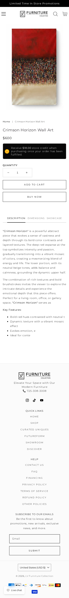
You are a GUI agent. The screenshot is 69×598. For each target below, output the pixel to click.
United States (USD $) (32, 567)
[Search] (55, 14)
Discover (34, 449)
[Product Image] (34, 67)
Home (6, 121)
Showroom (34, 442)
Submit (34, 550)
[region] (34, 3)
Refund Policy (34, 497)
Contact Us (34, 465)
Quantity (10, 165)
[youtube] (41, 400)
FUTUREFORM (34, 436)
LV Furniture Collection (39, 576)
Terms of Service (34, 491)
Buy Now (34, 196)
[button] (3, 14)
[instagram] (27, 400)
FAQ (34, 471)
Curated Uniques (34, 429)
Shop (35, 423)
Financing (34, 478)
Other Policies (34, 504)
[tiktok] (34, 400)
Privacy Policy (34, 484)
